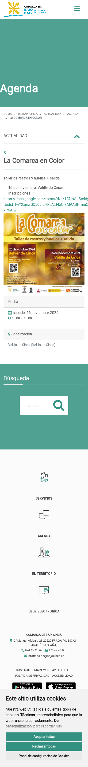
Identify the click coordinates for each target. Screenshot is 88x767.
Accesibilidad (62, 675)
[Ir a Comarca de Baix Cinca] (25, 9)
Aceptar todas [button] (44, 737)
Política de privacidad (32, 675)
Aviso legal (61, 670)
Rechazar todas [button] (44, 746)
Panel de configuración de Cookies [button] (44, 756)
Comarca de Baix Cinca (21, 113)
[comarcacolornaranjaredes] (44, 253)
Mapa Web (41, 670)
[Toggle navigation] (77, 10)
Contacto (23, 670)
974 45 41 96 (33, 650)
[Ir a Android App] (27, 686)
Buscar (59, 405)
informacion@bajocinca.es (45, 656)
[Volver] (44, 152)
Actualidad (52, 113)
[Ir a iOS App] (60, 686)
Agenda (72, 113)
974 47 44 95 (56, 650)
